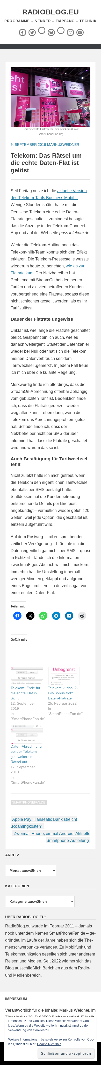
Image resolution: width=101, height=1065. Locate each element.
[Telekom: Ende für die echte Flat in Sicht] (27, 676)
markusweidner (63, 144)
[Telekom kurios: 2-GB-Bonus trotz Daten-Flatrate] (64, 676)
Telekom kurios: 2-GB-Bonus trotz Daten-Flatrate (63, 693)
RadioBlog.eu (50, 12)
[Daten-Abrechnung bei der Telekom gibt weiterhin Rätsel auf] (27, 734)
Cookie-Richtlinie (49, 1044)
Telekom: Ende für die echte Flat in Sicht (25, 693)
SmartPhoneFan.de (28, 802)
